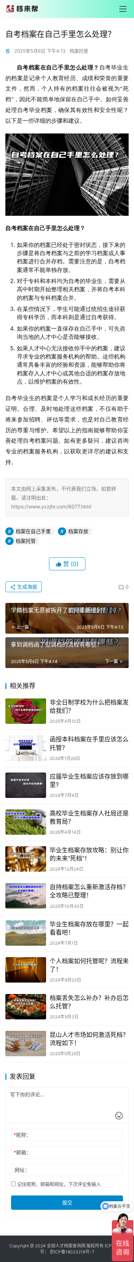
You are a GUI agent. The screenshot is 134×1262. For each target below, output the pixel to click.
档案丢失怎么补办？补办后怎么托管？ (89, 1002)
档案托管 (79, 51)
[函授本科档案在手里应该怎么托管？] (25, 748)
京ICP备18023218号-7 (72, 1251)
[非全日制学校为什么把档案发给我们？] (25, 711)
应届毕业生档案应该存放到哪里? (89, 780)
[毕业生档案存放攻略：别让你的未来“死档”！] (25, 859)
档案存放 (78, 531)
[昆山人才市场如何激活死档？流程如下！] (25, 1043)
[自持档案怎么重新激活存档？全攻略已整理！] (25, 895)
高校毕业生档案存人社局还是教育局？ (89, 817)
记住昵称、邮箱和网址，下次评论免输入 (58, 1184)
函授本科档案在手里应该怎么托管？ (89, 743)
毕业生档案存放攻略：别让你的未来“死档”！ (89, 854)
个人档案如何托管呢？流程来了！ (89, 965)
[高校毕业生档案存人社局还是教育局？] (25, 822)
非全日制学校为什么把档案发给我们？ (89, 706)
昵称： (22, 1135)
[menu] (122, 9)
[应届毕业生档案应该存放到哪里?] (25, 785)
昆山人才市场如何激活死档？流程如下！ (89, 1039)
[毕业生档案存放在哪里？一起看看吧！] (25, 933)
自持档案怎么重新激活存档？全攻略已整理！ (89, 891)
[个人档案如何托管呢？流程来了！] (25, 970)
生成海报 (26, 587)
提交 (67, 1202)
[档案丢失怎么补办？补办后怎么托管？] (25, 1006)
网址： (22, 1170)
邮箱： (22, 1152)
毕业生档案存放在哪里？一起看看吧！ (89, 928)
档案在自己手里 (33, 531)
